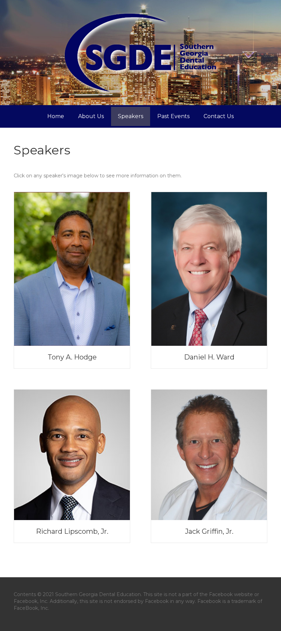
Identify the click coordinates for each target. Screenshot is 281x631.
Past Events (173, 116)
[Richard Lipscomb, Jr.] (72, 454)
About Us (91, 116)
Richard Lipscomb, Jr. (72, 531)
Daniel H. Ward (209, 357)
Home (55, 116)
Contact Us (219, 116)
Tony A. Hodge (72, 357)
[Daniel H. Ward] (209, 268)
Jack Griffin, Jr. (209, 531)
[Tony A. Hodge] (72, 268)
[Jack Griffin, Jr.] (209, 454)
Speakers (130, 116)
